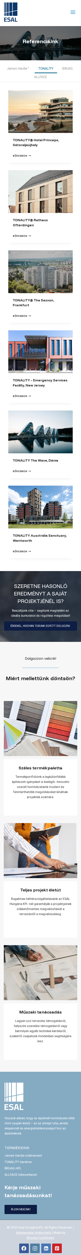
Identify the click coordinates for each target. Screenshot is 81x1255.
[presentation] (40, 111)
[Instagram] (35, 1248)
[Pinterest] (57, 1248)
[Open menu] (72, 12)
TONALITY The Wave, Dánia (35, 460)
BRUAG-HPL (13, 1168)
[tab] (18, 69)
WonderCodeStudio (40, 1238)
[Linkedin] (46, 1248)
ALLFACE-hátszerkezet (21, 1175)
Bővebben (22, 155)
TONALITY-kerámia (18, 1162)
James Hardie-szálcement (23, 1155)
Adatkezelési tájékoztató (33, 1233)
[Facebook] (24, 1248)
